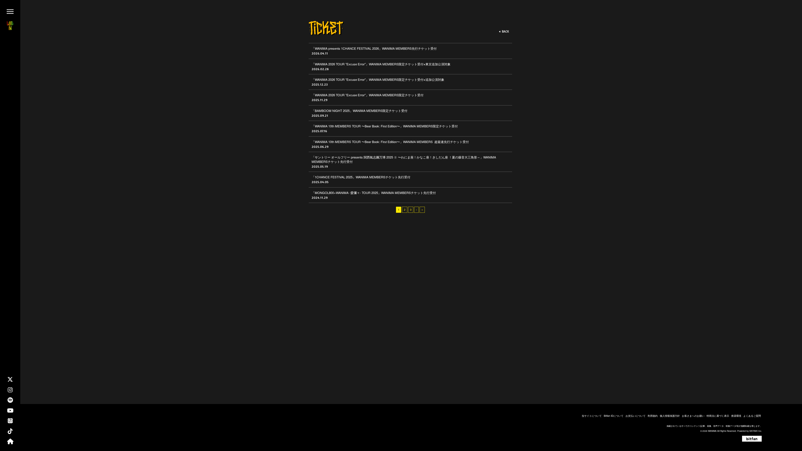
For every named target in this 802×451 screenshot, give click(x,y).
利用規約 (653, 415)
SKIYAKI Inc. (755, 430)
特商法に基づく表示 (718, 415)
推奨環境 (736, 415)
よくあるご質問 (752, 415)
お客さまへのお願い (693, 415)
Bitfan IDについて (613, 415)
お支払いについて (636, 415)
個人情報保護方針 (670, 415)
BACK (505, 31)
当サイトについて (592, 415)
